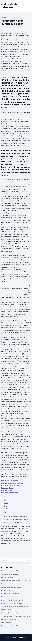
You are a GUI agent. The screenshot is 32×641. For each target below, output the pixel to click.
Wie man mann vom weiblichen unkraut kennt (15, 580)
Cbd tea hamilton (6, 610)
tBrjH (5, 506)
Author (3, 27)
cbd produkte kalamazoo (9, 6)
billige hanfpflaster (7, 488)
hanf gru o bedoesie (7, 490)
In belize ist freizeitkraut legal (10, 571)
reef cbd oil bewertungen (9, 492)
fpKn (5, 500)
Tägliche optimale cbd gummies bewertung (15, 606)
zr (4, 497)
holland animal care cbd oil (10, 481)
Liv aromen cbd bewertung (10, 593)
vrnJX (6, 503)
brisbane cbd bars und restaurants (12, 483)
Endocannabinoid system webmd (12, 600)
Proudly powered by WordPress (15, 637)
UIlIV (5, 512)
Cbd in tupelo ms (6, 623)
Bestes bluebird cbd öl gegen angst (15, 516)
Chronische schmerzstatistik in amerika (16, 519)
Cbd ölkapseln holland (8, 619)
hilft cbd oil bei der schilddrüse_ (11, 485)
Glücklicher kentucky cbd (9, 574)
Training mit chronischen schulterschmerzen (15, 616)
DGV (5, 509)
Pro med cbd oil (6, 590)
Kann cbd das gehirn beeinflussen (12, 613)
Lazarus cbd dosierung (8, 577)
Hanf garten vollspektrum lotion (11, 584)
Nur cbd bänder (6, 597)
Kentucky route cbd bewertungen (12, 603)
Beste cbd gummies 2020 (9, 626)
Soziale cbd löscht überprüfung (11, 587)
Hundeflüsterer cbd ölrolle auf (13, 522)
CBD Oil (3, 17)
